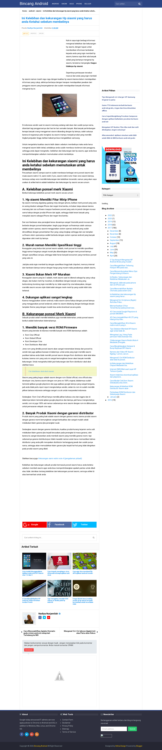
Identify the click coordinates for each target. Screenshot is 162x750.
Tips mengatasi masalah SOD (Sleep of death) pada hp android (57, 600)
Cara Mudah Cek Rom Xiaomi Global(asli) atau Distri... (121, 382)
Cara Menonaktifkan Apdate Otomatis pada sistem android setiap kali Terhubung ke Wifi (39, 633)
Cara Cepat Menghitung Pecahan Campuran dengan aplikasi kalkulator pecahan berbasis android (120, 119)
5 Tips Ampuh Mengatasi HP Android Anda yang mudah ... (121, 261)
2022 (110, 215)
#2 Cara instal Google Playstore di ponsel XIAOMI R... (123, 313)
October (113, 237)
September (114, 240)
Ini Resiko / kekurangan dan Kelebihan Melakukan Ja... (121, 278)
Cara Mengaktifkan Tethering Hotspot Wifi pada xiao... (121, 267)
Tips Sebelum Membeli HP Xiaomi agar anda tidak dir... (123, 330)
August (113, 243)
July (112, 246)
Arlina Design (120, 746)
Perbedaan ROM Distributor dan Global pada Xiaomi (122, 393)
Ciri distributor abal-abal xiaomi (41, 371)
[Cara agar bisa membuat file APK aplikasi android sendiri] (85, 561)
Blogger (139, 746)
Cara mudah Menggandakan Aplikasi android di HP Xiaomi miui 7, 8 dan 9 (32, 573)
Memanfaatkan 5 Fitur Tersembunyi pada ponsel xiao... (122, 307)
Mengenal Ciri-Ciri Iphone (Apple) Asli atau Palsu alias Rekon (79, 632)
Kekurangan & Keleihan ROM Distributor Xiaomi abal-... (121, 387)
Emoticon (28, 650)
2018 (110, 225)
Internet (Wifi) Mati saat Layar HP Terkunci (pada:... (123, 370)
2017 (110, 228)
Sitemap (65, 729)
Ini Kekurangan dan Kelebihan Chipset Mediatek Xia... (121, 364)
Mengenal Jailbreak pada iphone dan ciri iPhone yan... (123, 284)
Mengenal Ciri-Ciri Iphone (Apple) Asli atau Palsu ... (123, 301)
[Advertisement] (43, 56)
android (31, 11)
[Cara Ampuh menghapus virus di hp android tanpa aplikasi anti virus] (59, 561)
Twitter (84, 524)
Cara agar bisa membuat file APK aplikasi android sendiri (83, 572)
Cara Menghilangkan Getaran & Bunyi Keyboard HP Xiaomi (122, 347)
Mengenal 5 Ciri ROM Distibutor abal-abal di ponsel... (122, 359)
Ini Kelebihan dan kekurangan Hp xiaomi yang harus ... (123, 295)
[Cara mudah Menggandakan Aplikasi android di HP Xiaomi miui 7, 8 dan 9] (34, 561)
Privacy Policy (67, 726)
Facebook (59, 524)
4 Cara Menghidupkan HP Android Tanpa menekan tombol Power (31, 600)
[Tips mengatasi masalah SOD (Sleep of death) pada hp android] (59, 588)
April (112, 256)
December (114, 231)
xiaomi (38, 11)
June (112, 250)
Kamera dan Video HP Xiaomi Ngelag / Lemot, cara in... (121, 353)
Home (24, 11)
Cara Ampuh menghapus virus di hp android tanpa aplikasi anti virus (58, 573)
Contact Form (67, 720)
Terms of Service (69, 732)
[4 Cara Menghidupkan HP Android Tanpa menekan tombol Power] (34, 588)
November (114, 234)
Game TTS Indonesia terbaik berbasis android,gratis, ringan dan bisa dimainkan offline (119, 108)
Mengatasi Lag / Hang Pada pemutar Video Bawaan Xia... (121, 336)
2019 (110, 222)
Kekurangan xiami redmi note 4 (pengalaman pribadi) (60, 458)
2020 (110, 219)
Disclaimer (66, 723)
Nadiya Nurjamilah (48, 613)
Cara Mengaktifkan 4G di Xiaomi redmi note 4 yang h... (123, 324)
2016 (110, 400)
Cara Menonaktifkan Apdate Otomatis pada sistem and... (121, 290)
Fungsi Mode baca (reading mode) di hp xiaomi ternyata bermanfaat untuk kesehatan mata (83, 601)
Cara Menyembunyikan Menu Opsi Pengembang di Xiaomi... (123, 272)
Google (34, 524)
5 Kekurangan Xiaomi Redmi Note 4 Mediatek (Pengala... (124, 341)
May (112, 253)
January (113, 397)
